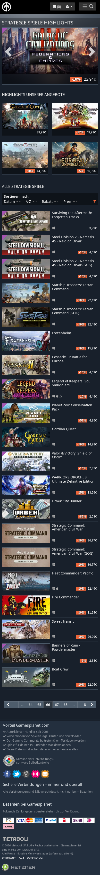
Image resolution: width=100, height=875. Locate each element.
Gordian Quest (64, 429)
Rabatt (48, 201)
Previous (8, 52)
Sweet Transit (63, 621)
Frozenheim (61, 333)
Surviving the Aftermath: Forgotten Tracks (72, 214)
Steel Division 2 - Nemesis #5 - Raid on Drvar (73, 239)
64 (31, 704)
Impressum (9, 857)
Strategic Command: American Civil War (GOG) (72, 551)
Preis (68, 201)
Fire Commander (65, 597)
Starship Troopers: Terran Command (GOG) (72, 311)
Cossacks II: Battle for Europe (69, 359)
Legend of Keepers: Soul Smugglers (72, 383)
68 (65, 704)
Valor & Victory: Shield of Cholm (72, 455)
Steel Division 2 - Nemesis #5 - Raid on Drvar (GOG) (73, 263)
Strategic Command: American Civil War (68, 527)
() (58, 6)
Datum (10, 201)
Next (92, 52)
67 (57, 704)
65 (39, 704)
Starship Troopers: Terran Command (72, 286)
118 (83, 704)
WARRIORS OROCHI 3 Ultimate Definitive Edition (73, 479)
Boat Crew (60, 669)
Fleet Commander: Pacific (72, 573)
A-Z (29, 201)
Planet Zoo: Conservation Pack (72, 407)
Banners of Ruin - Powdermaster (66, 647)
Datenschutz (34, 857)
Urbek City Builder (67, 501)
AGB (21, 857)
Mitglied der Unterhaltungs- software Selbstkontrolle (35, 761)
